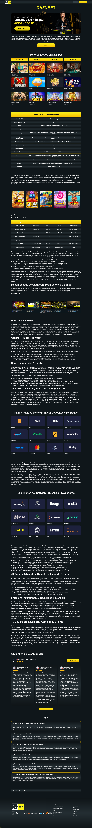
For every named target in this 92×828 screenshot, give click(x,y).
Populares (18, 59)
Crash (53, 59)
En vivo (36, 59)
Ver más (46, 708)
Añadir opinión (73, 660)
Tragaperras (71, 59)
